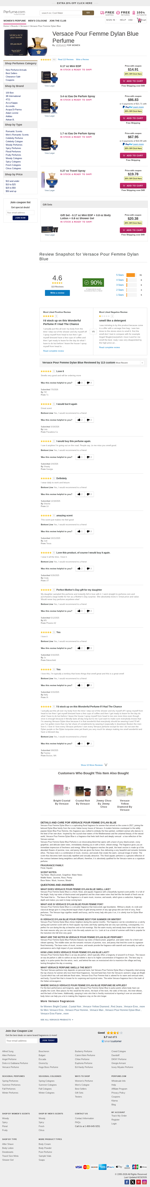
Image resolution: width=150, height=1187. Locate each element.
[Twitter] (132, 1182)
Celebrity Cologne (14, 141)
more (142, 1006)
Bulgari (42, 1055)
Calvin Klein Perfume (85, 1055)
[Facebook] (127, 1182)
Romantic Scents (14, 131)
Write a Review (82, 59)
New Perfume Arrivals (16, 70)
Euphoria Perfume (83, 1063)
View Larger (50, 86)
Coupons (10, 80)
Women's (15, 20)
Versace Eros (131, 1006)
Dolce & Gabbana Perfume (15, 1063)
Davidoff (115, 1055)
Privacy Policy (118, 1092)
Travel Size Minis (10, 1156)
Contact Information (84, 1118)
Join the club (57, 20)
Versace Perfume (10, 1067)
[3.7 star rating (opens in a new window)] (115, 1032)
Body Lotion (7, 1148)
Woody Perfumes (14, 145)
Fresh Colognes (13, 165)
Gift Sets (79, 1092)
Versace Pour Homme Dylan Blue (122, 1010)
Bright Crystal (60, 1006)
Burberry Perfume (83, 1051)
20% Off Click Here (133, 74)
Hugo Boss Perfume (48, 1067)
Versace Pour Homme (76, 1010)
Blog (113, 1104)
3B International (13, 96)
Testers (78, 1096)
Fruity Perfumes (13, 155)
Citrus (41, 1130)
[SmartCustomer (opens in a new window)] (111, 1041)
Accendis (10, 106)
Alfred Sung (7, 1051)
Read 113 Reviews (66, 59)
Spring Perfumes (10, 1081)
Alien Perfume (9, 1055)
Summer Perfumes (11, 1085)
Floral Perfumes (13, 151)
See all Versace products (55, 1020)
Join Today (48, 1040)
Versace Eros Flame (51, 1013)
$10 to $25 (11, 184)
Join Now (20, 218)
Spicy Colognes (13, 161)
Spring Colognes (46, 1081)
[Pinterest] (138, 1182)
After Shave (7, 1144)
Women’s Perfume (84, 1081)
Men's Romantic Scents (17, 134)
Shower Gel (7, 1159)
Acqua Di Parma (14, 109)
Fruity (5, 1130)
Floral (4, 1126)
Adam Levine (12, 113)
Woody (5, 1118)
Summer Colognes (48, 1085)
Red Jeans (116, 1006)
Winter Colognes (46, 1092)
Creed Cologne (118, 1051)
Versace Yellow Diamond (96, 1006)
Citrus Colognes (13, 168)
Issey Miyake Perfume (122, 1067)
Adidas (9, 116)
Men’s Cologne (82, 1085)
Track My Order (119, 1115)
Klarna (114, 1100)
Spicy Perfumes (13, 148)
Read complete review (53, 351)
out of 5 (110, 1037)
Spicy (5, 1122)
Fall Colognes (45, 1089)
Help (123, 20)
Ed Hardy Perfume (84, 1067)
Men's (37, 20)
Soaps (42, 1159)
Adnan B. (10, 119)
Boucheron (44, 1051)
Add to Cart (134, 81)
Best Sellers (11, 73)
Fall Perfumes (9, 1089)
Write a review (57, 293)
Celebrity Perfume (14, 138)
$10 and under (12, 181)
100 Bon (10, 92)
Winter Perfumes (10, 1092)
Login (114, 1123)
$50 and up (11, 191)
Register (115, 1119)
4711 (8, 99)
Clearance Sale (13, 76)
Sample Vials (45, 1156)
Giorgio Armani (118, 1063)
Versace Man (96, 1010)
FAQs (78, 1122)
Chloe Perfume (82, 1059)
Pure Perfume (45, 1152)
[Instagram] (144, 1182)
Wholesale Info (118, 1081)
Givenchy (43, 1063)
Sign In (110, 20)
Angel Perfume (9, 1059)
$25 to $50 (11, 188)
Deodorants (7, 1152)
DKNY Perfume (118, 1059)
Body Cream (45, 1144)
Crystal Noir (75, 1006)
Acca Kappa (11, 103)
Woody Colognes (14, 158)
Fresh (41, 1126)
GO (88, 13)
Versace (61, 45)
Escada (42, 1059)
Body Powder (45, 1148)
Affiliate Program (119, 1089)
